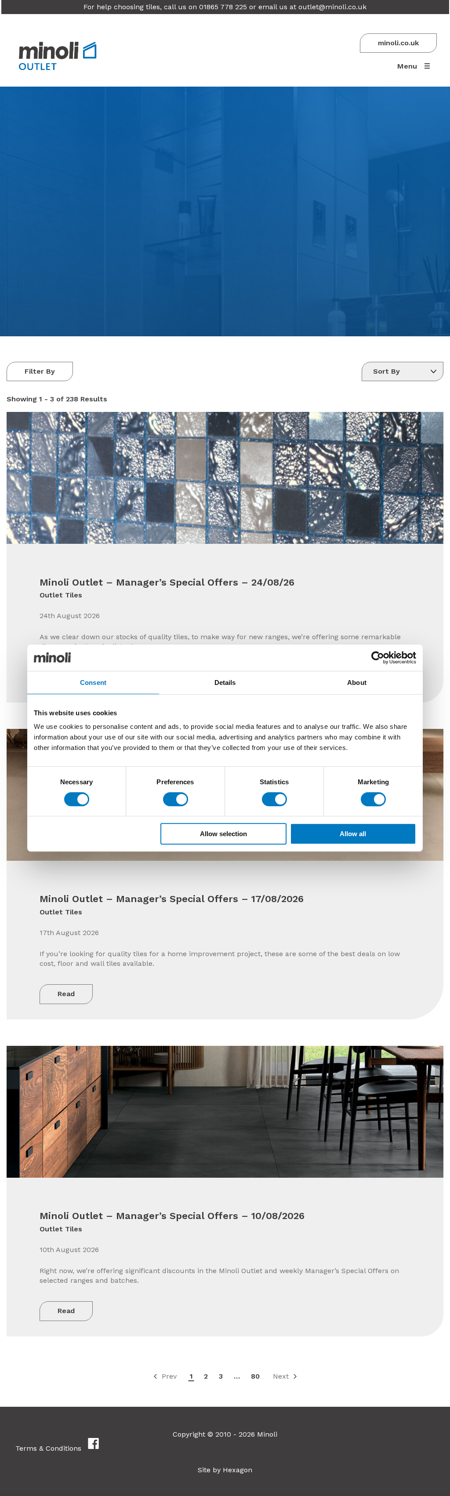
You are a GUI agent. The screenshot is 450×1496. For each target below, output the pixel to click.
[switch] (175, 799)
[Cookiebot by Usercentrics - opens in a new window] (377, 657)
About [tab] (357, 682)
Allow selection (223, 833)
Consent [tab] (93, 682)
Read (66, 994)
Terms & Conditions (48, 1448)
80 (255, 1376)
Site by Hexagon (225, 1470)
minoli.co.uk (398, 43)
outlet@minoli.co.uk (332, 7)
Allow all (353, 833)
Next (281, 1376)
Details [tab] (225, 682)
